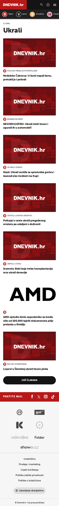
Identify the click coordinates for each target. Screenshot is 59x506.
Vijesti (10, 14)
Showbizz (40, 14)
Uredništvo (30, 459)
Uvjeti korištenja (29, 470)
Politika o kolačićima (29, 480)
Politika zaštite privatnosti (30, 475)
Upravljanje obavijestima (31, 490)
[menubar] (48, 5)
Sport (24, 14)
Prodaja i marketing (29, 464)
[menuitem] (48, 5)
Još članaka (29, 380)
